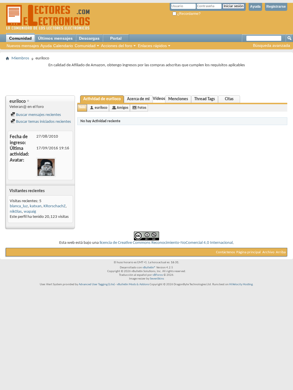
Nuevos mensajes (23, 45)
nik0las (16, 212)
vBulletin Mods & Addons (133, 284)
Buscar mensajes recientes (38, 115)
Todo (82, 107)
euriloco (101, 108)
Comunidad (20, 38)
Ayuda (255, 7)
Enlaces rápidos (152, 45)
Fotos (142, 108)
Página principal (248, 252)
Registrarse (276, 7)
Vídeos (159, 99)
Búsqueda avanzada (271, 45)
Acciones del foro (116, 45)
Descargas (89, 38)
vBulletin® (149, 267)
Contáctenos (225, 252)
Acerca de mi (138, 99)
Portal (116, 38)
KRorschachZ (54, 206)
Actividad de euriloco (102, 99)
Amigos (122, 108)
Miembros (20, 58)
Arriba (281, 252)
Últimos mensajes (55, 38)
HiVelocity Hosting (241, 284)
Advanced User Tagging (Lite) (97, 284)
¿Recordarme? (188, 14)
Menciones (178, 99)
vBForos (158, 275)
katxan (35, 206)
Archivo (268, 252)
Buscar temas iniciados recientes (43, 122)
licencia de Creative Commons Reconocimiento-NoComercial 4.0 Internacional (166, 243)
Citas (229, 99)
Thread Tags (204, 99)
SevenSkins (157, 278)
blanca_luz (19, 206)
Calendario (63, 45)
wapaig (30, 212)
